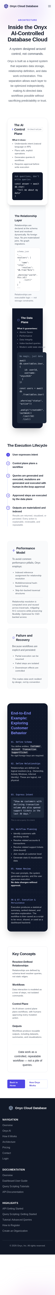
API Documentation (13, 1192)
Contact (6, 1153)
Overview (7, 1125)
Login (5, 1158)
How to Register (11, 1225)
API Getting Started (12, 1208)
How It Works (9, 1136)
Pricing (6, 1147)
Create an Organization (15, 1231)
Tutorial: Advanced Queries (17, 1219)
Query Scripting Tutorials (15, 1186)
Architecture (8, 1142)
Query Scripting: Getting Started (19, 1214)
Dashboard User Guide (15, 1181)
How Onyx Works (34, 1084)
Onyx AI (6, 1130)
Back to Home (14, 1084)
